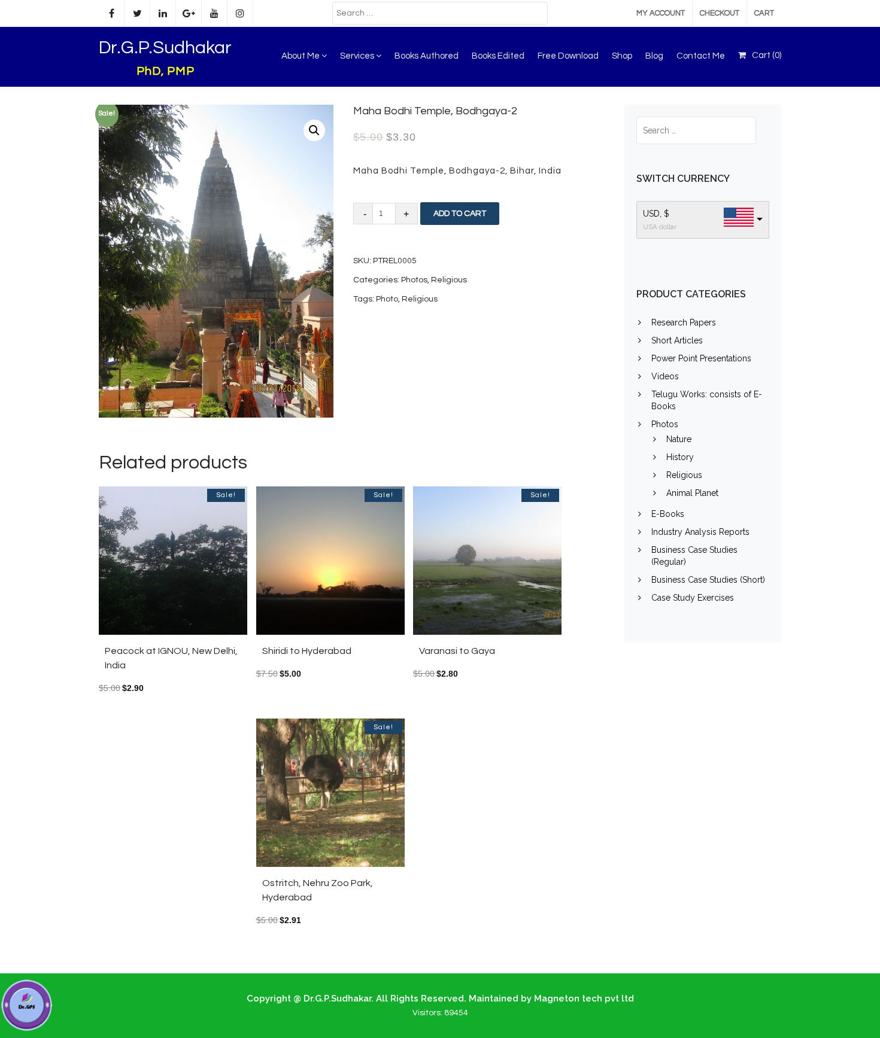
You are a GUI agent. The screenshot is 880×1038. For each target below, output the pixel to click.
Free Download (568, 55)
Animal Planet (692, 493)
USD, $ (656, 213)
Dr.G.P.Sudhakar (165, 47)
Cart (764, 13)
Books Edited (498, 55)
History (680, 457)
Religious (449, 280)
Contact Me (700, 55)
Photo (387, 299)
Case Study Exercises (692, 597)
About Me (301, 55)
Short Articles (677, 340)
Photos (414, 280)
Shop (622, 55)
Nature (678, 439)
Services (358, 55)
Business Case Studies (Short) (708, 580)
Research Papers (683, 322)
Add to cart (459, 213)
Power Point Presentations (701, 358)
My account (660, 13)
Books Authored (427, 55)
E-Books (667, 514)
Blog (654, 55)
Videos (665, 376)
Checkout (719, 13)
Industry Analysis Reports (700, 532)
